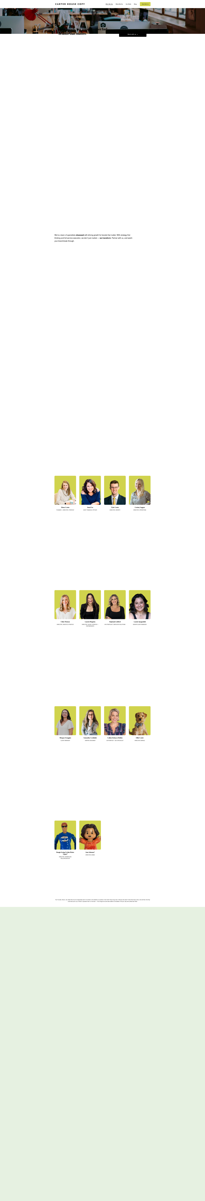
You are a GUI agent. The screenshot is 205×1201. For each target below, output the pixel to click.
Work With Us (145, 4)
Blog (135, 4)
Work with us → (133, 34)
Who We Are (109, 4)
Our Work (128, 4)
